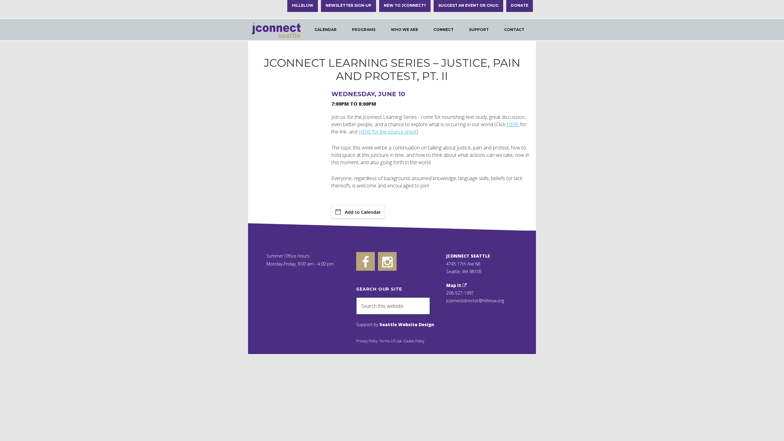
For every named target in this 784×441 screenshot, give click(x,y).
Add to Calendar (363, 212)
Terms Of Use (390, 341)
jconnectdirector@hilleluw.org (475, 300)
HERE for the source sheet (388, 131)
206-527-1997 (460, 293)
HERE (513, 124)
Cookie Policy (413, 341)
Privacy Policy (367, 341)
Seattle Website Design (406, 324)
